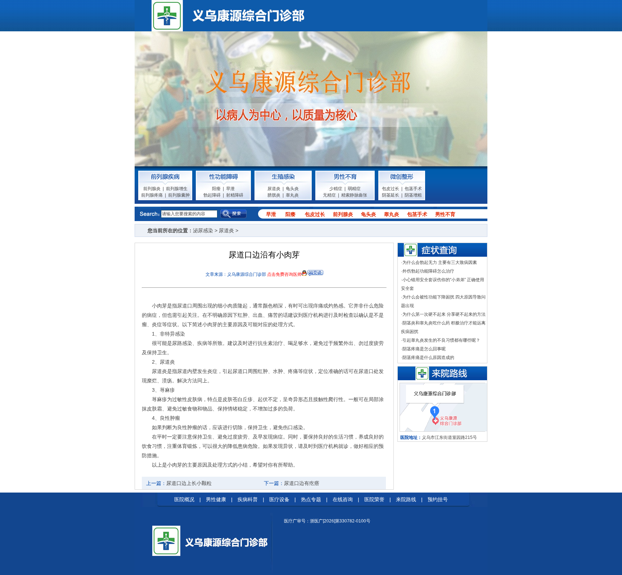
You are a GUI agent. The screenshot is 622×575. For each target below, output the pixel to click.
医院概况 (184, 499)
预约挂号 (438, 499)
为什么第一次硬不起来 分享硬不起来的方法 (444, 314)
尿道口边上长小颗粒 (189, 483)
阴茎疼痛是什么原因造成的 (428, 357)
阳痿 (216, 188)
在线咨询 (343, 499)
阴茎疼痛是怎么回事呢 (424, 348)
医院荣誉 (374, 499)
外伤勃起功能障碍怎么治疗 (428, 271)
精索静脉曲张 (354, 195)
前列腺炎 (152, 188)
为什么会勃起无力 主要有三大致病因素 (439, 262)
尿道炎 (273, 188)
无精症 (329, 195)
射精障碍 (234, 195)
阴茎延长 (390, 195)
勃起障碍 (212, 195)
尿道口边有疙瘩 (301, 483)
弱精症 (354, 188)
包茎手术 (413, 188)
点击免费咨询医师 (284, 274)
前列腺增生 (177, 188)
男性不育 (445, 214)
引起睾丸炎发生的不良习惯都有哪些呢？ (441, 340)
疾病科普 (248, 499)
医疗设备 (279, 499)
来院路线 (406, 499)
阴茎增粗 (413, 195)
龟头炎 (292, 188)
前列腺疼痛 (152, 195)
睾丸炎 (292, 195)
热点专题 (311, 499)
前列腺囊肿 (179, 195)
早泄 (230, 188)
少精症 (335, 188)
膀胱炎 (273, 195)
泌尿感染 (203, 230)
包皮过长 (390, 188)
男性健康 (216, 499)
